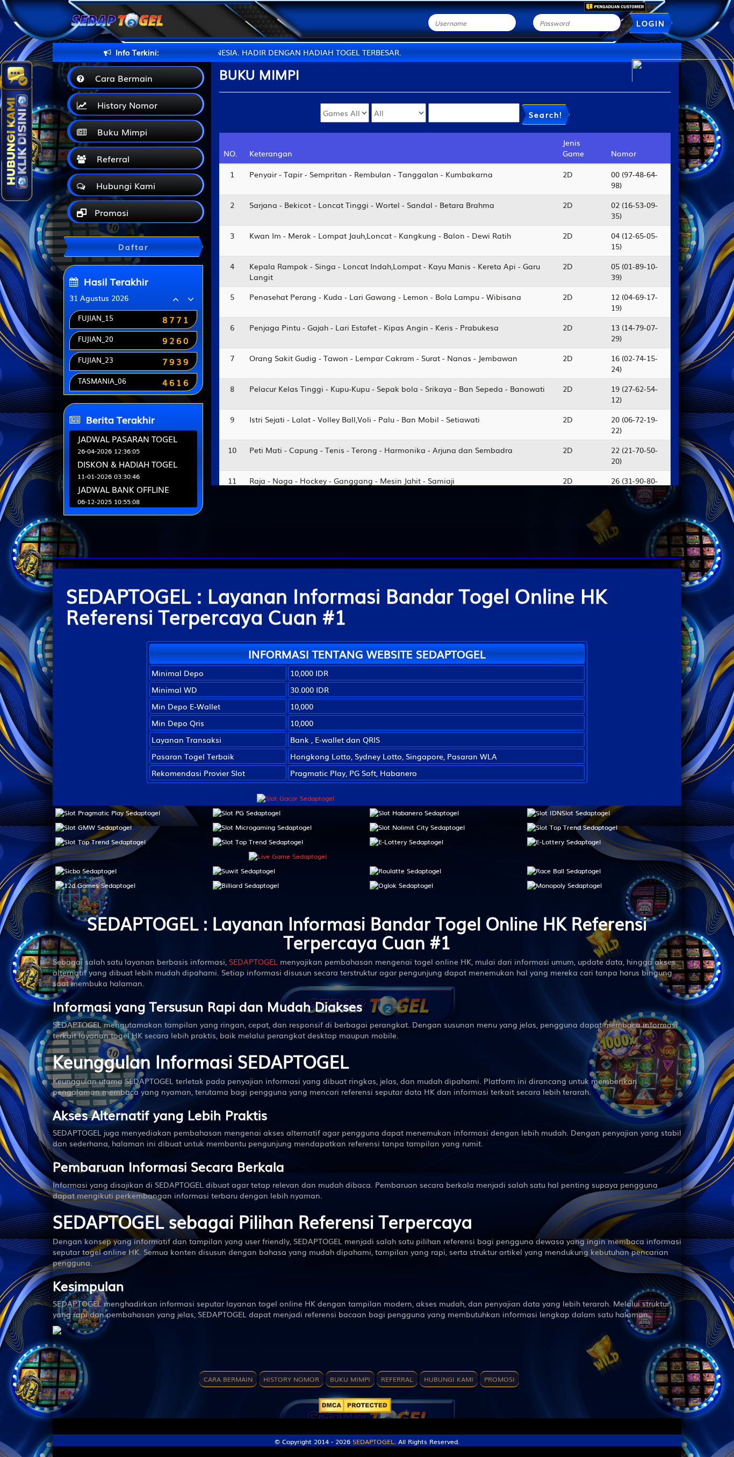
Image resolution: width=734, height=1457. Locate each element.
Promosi (110, 212)
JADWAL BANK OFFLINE (123, 489)
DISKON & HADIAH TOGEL (127, 464)
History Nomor (124, 104)
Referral (110, 158)
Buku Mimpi (119, 131)
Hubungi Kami (123, 185)
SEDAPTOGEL (253, 961)
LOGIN (650, 23)
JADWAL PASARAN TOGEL (127, 438)
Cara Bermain (121, 77)
